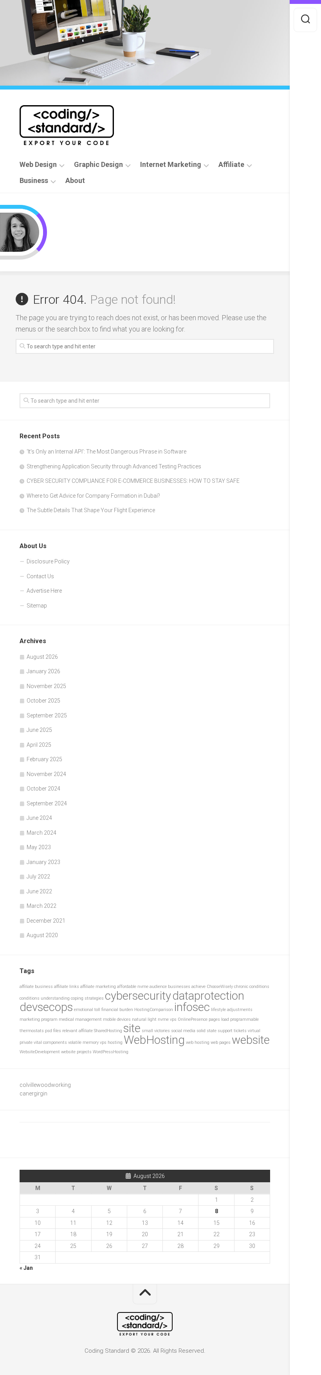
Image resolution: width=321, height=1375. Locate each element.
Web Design (38, 165)
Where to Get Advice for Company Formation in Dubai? (93, 496)
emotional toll (87, 1009)
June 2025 (39, 730)
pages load (219, 1019)
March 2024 (41, 833)
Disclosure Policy (48, 561)
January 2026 (43, 671)
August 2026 (42, 657)
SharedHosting (108, 1030)
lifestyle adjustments (231, 1009)
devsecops (46, 1007)
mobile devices (117, 1019)
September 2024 (47, 803)
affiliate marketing (98, 986)
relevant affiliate (77, 1030)
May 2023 (39, 847)
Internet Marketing (170, 165)
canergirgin (33, 1093)
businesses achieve (187, 986)
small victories (156, 1030)
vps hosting (111, 1042)
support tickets (232, 1030)
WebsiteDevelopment (40, 1051)
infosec (192, 1007)
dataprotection (208, 995)
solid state (206, 1030)
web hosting (197, 1042)
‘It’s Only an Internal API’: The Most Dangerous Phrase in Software (106, 451)
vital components (50, 1042)
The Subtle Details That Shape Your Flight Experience (91, 510)
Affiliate (231, 165)
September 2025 (47, 715)
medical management (80, 1019)
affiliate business (36, 986)
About (75, 181)
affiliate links (66, 986)
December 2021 (46, 921)
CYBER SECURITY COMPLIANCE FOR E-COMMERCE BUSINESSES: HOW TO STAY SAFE (133, 481)
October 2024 (43, 788)
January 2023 (43, 862)
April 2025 (39, 745)
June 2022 (39, 891)
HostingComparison (153, 1009)
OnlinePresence (192, 1019)
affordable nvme (132, 986)
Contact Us (40, 576)
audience (158, 986)
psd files (53, 1030)
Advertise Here (44, 591)
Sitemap (37, 605)
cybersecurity (138, 995)
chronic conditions (251, 986)
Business (34, 181)
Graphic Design (98, 165)
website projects (76, 1051)
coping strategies (87, 998)
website (251, 1040)
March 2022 (41, 906)
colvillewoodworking (45, 1085)
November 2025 (46, 686)
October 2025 (43, 700)
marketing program (39, 1019)
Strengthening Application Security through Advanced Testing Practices (114, 466)
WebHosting (154, 1040)
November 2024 (46, 774)
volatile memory (83, 1042)
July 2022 (38, 876)
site (132, 1028)
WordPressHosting (110, 1051)
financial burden (117, 1009)
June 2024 (39, 818)
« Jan (26, 1268)
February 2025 (44, 759)
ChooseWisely (220, 986)
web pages (221, 1042)
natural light (144, 1019)
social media (183, 1030)
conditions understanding (45, 998)
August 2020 (42, 935)
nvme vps (167, 1019)
